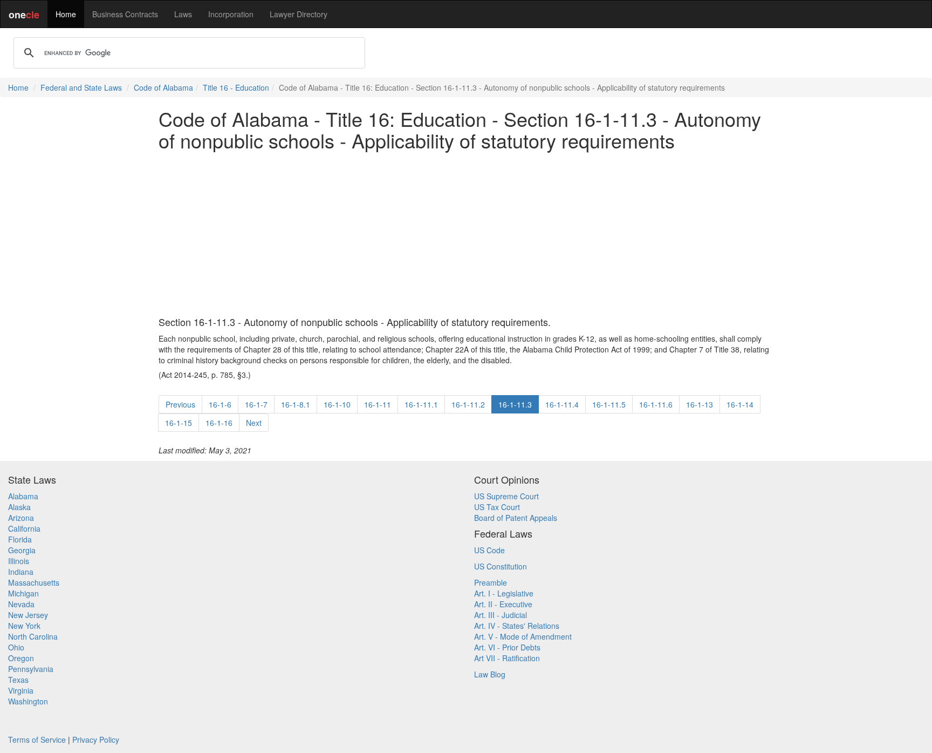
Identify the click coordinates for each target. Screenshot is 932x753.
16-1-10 (337, 404)
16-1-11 (377, 404)
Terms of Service (37, 739)
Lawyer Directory (298, 14)
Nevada (21, 604)
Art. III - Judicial (500, 614)
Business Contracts (125, 14)
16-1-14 (740, 404)
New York (24, 625)
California (24, 528)
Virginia (20, 690)
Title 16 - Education (236, 87)
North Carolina (33, 636)
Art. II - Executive (503, 604)
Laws (183, 14)
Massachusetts (33, 582)
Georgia (22, 550)
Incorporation (230, 14)
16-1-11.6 (656, 404)
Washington (28, 701)
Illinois (18, 560)
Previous (180, 404)
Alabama (23, 496)
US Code (489, 550)
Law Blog (489, 674)
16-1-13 (699, 404)
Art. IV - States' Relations (516, 625)
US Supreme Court (506, 496)
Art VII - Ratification (507, 658)
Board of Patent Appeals (515, 517)
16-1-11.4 (562, 404)
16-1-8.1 (295, 404)
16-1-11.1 (421, 404)
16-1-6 (220, 404)
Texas (18, 679)
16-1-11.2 (468, 404)
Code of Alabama (163, 87)
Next (254, 422)
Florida (20, 539)
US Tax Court (497, 506)
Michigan (23, 593)
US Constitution (500, 566)
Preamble (490, 582)
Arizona (21, 517)
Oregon (21, 658)
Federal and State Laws (81, 87)
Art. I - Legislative (503, 593)
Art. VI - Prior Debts (507, 647)
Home (66, 14)
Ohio (16, 647)
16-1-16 (218, 422)
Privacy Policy (95, 739)
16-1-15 (178, 422)
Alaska (19, 506)
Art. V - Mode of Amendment (523, 636)
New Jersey (28, 614)
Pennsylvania (30, 668)
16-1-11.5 (609, 404)
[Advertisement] (466, 233)
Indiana (20, 571)
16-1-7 (256, 404)
